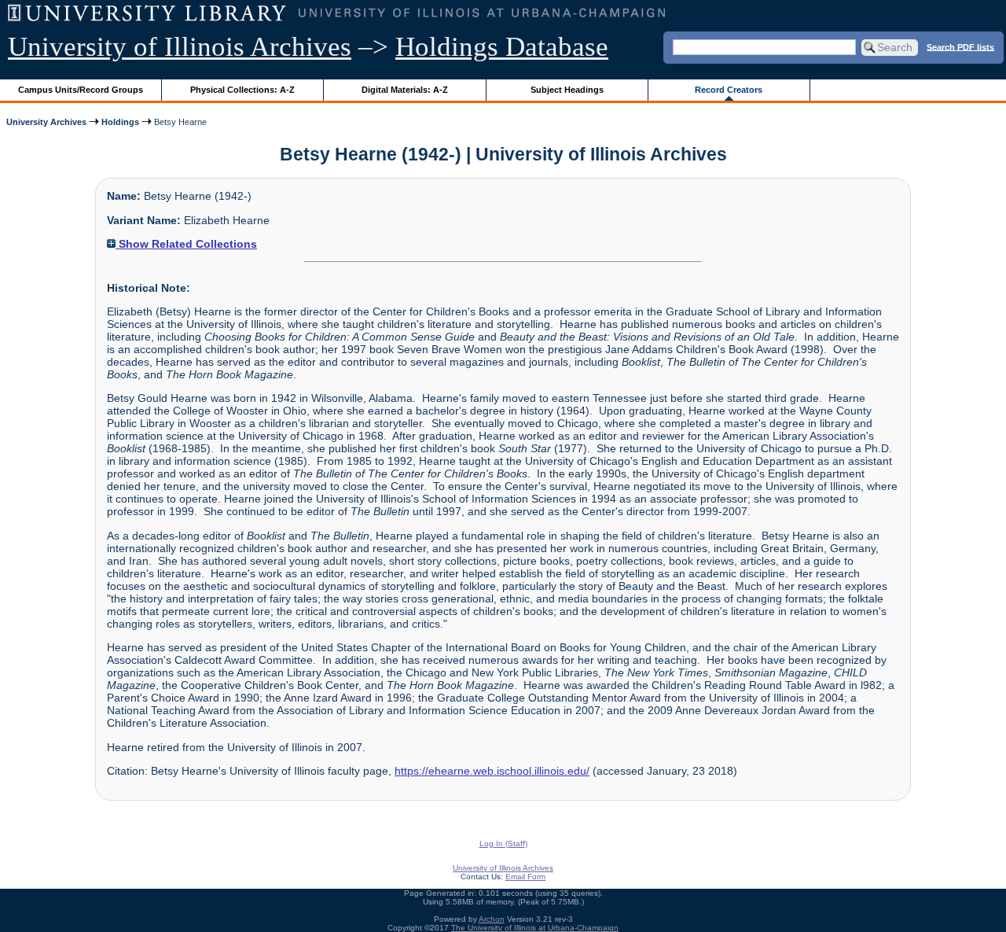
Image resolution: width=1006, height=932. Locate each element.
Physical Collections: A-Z (242, 89)
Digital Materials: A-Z (405, 89)
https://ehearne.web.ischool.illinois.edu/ (492, 770)
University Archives (46, 122)
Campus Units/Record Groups (80, 89)
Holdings (120, 122)
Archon (492, 919)
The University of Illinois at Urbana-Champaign (535, 927)
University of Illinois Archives (179, 46)
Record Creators (728, 89)
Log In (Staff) (503, 843)
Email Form (525, 876)
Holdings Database (501, 46)
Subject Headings (567, 89)
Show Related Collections (186, 244)
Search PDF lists (960, 46)
